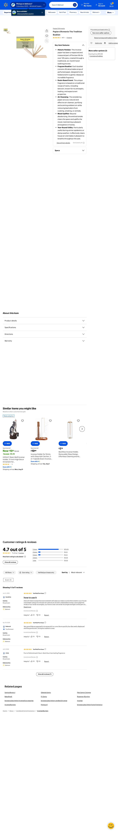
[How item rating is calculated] (25, 557)
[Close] (42, 12)
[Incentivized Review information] (37, 611)
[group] (62, 38)
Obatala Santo (46, 692)
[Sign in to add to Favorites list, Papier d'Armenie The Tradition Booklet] (47, 36)
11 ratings (69, 37)
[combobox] (63, 5)
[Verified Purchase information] (45, 593)
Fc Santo (44, 696)
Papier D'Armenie (59, 28)
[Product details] (83, 321)
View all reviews (10, 562)
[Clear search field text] (69, 5)
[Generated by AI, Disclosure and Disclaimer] (84, 143)
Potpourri (44, 705)
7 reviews (21, 553)
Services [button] (23, 12)
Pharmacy (73, 12)
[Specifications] (83, 327)
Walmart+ (96, 12)
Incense (80, 701)
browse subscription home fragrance (89, 705)
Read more (27, 607)
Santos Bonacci (10, 692)
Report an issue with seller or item (105, 38)
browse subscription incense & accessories (19, 701)
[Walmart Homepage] (6, 5)
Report (46, 615)
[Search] (75, 5)
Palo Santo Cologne (84, 692)
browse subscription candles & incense (54, 701)
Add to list (98, 43)
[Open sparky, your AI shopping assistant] (110, 825)
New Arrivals (84, 12)
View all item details (63, 143)
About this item (11, 313)
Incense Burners (10, 705)
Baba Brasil (8, 696)
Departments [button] (9, 12)
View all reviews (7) (45, 674)
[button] (86, 5)
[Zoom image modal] (47, 41)
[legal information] (109, 30)
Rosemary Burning (83, 696)
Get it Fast (62, 12)
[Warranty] (83, 341)
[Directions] (83, 334)
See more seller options (100, 33)
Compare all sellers (96, 56)
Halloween (52, 12)
